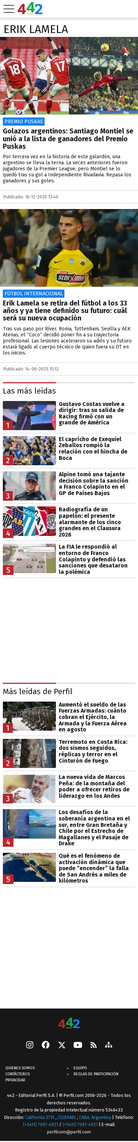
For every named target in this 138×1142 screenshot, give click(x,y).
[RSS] (94, 1045)
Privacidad (15, 1080)
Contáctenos (17, 1074)
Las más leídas (29, 391)
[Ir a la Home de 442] (30, 12)
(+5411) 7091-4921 (40, 1124)
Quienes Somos (20, 1068)
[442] (69, 1024)
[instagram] (29, 1046)
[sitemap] (108, 1045)
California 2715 (40, 1117)
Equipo (80, 1068)
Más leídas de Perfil (38, 691)
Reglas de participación (96, 1074)
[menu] (9, 9)
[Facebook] (46, 1045)
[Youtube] (78, 1045)
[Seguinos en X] (61, 1046)
